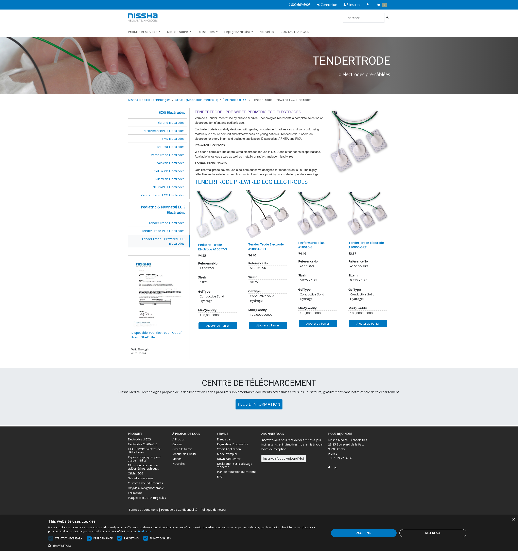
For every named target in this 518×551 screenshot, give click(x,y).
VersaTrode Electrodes (168, 155)
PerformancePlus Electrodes (164, 131)
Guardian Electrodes (170, 179)
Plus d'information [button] (259, 404)
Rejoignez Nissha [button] (237, 32)
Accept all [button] (364, 533)
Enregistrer (224, 439)
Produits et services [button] (143, 32)
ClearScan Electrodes (169, 163)
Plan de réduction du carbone (236, 472)
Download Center (228, 459)
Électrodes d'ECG (235, 100)
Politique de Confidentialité (179, 510)
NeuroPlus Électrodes (169, 187)
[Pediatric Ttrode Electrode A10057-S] (217, 214)
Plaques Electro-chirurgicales (147, 498)
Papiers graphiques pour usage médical (144, 458)
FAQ (220, 477)
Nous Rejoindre (340, 434)
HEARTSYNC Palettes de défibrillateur (144, 450)
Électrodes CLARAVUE (142, 444)
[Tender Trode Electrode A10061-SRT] (267, 214)
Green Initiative (182, 449)
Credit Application (229, 449)
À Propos (178, 439)
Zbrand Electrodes (171, 122)
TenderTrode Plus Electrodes (163, 231)
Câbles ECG (135, 473)
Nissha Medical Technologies (149, 100)
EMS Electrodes (173, 138)
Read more (144, 531)
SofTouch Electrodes (169, 171)
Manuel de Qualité (184, 454)
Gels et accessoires (140, 478)
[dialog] (259, 533)
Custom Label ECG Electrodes (163, 195)
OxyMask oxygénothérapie (146, 488)
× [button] (513, 519)
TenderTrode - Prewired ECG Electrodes (163, 241)
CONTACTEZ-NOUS (294, 32)
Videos (177, 459)
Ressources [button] (206, 32)
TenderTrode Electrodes (166, 223)
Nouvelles (266, 32)
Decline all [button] (432, 533)
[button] (184, 545)
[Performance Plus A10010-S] (317, 213)
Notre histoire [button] (178, 32)
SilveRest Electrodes (170, 147)
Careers (177, 444)
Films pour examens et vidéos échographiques (143, 466)
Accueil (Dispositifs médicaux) (196, 100)
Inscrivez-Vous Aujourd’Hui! (284, 458)
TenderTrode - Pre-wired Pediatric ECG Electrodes (248, 111)
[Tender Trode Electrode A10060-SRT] (367, 213)
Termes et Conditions (143, 510)
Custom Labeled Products (145, 483)
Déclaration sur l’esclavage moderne (234, 465)
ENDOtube (135, 493)
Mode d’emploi (227, 454)
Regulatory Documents (232, 444)
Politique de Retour (213, 510)
